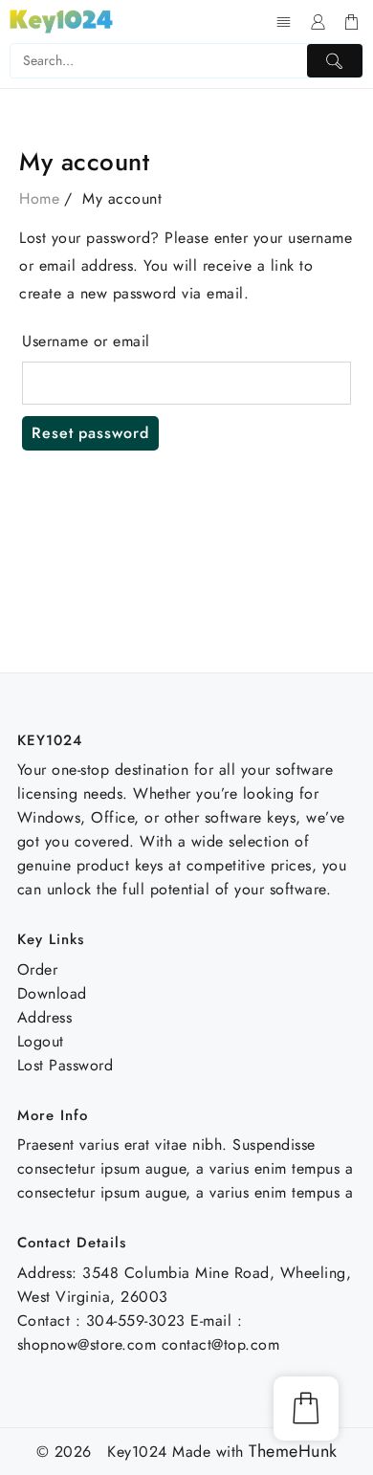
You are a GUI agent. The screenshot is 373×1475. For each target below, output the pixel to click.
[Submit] (334, 60)
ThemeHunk (293, 1452)
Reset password (90, 433)
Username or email (86, 341)
